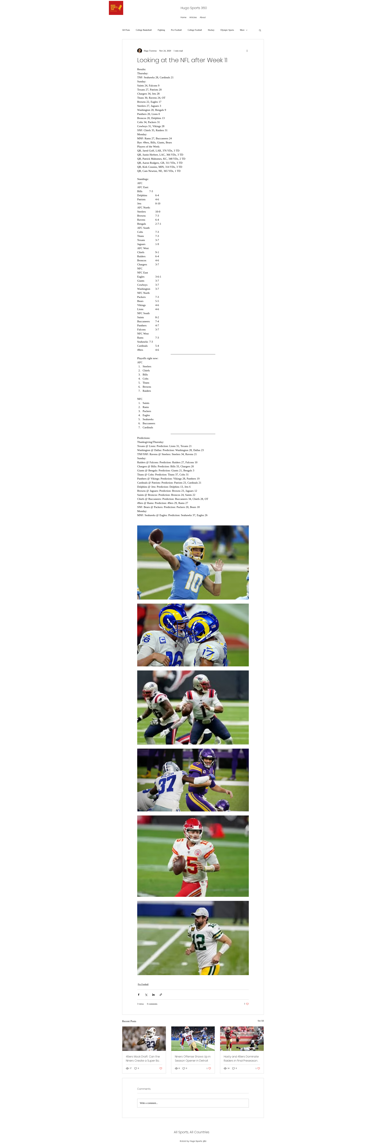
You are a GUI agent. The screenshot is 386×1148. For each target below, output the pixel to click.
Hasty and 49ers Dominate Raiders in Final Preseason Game (241, 1059)
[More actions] (247, 51)
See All (261, 1021)
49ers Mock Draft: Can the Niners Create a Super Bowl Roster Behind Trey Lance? (144, 1059)
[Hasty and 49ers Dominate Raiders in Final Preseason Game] (242, 1038)
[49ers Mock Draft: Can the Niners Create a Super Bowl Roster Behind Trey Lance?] (144, 1038)
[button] (260, 30)
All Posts (126, 30)
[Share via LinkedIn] (153, 994)
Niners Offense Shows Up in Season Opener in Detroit (192, 1058)
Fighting (161, 30)
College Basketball (144, 30)
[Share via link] (160, 994)
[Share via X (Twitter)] (146, 994)
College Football (195, 30)
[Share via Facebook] (138, 994)
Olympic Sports (227, 30)
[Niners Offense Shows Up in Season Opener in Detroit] (193, 1038)
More (242, 30)
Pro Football (176, 30)
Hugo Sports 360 (194, 8)
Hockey (211, 30)
